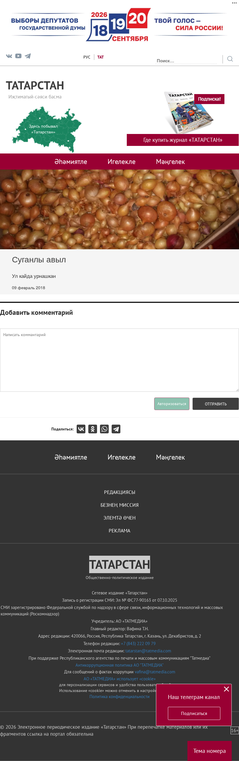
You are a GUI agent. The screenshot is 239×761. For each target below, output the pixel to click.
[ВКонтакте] (82, 429)
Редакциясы (119, 492)
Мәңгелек (170, 161)
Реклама (119, 530)
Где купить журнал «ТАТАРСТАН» (182, 139)
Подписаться (194, 713)
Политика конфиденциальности (119, 696)
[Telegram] (27, 57)
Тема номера (209, 751)
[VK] (9, 57)
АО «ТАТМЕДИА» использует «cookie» (120, 678)
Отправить (216, 404)
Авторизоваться (171, 403)
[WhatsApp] (106, 429)
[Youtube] (18, 57)
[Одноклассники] (94, 429)
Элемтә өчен (119, 518)
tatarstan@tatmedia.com (148, 651)
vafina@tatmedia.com (155, 672)
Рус (86, 57)
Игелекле (122, 161)
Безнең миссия (120, 505)
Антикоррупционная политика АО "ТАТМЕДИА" (119, 665)
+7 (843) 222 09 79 (138, 643)
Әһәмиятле (71, 161)
